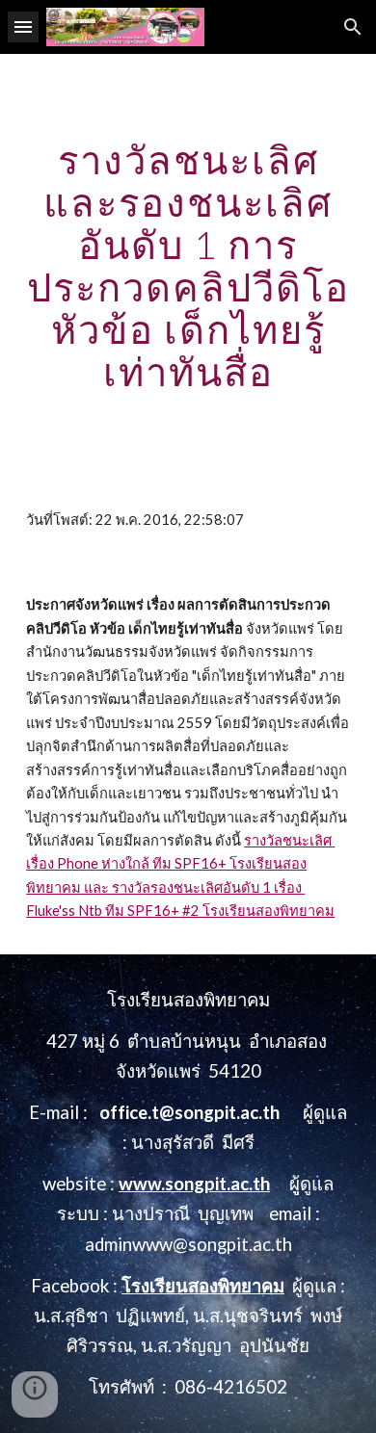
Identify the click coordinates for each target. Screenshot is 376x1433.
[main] (188, 266)
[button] (23, 26)
